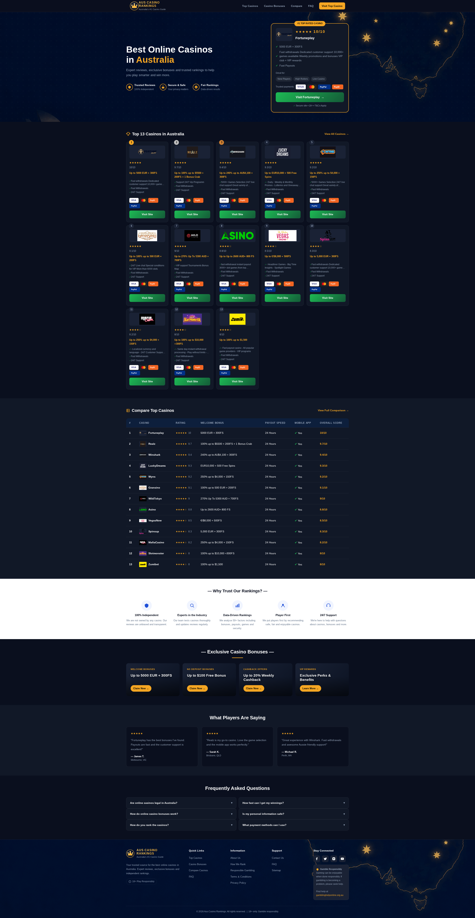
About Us (235, 858)
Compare (296, 5)
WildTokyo (155, 498)
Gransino (154, 487)
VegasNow (155, 520)
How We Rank (238, 864)
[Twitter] (325, 858)
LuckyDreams (157, 465)
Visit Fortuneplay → (310, 97)
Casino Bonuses (274, 5)
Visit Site (147, 214)
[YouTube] (342, 858)
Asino (152, 509)
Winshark (154, 454)
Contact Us (278, 858)
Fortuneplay (156, 432)
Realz (151, 443)
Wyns (151, 476)
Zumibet (153, 564)
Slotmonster (156, 553)
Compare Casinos (198, 870)
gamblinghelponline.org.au (329, 895)
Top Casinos (250, 5)
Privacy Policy (238, 882)
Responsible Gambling (242, 870)
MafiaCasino (156, 542)
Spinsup (153, 531)
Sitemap (276, 870)
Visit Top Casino (332, 5)
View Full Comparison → (333, 410)
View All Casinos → (337, 134)
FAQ (311, 5)
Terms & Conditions (241, 876)
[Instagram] (333, 858)
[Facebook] (316, 858)
